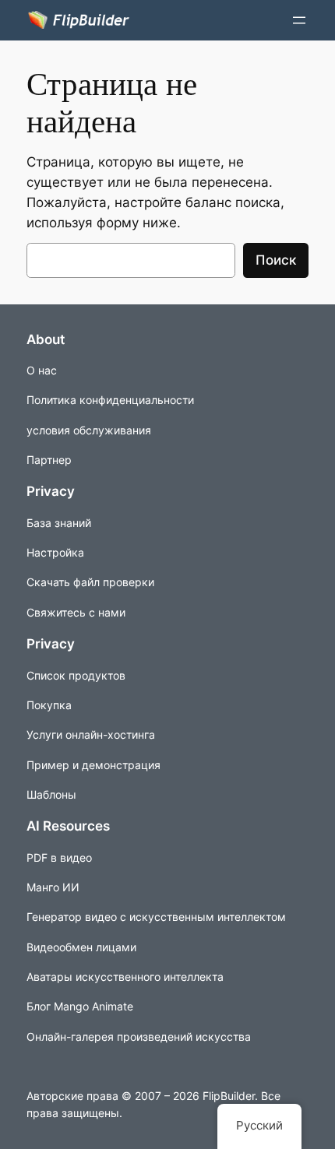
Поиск (276, 260)
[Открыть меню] (299, 20)
